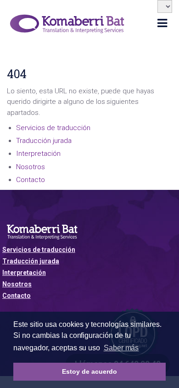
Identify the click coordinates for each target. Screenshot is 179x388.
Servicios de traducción (53, 128)
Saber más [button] (121, 348)
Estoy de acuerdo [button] (89, 371)
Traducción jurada (44, 141)
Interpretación (38, 153)
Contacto (30, 180)
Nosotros (30, 167)
